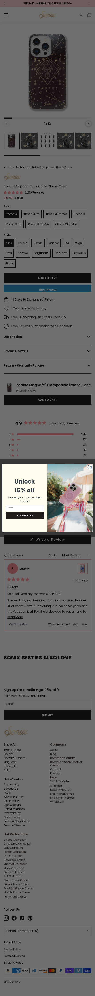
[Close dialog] (90, 467)
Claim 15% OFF (25, 515)
